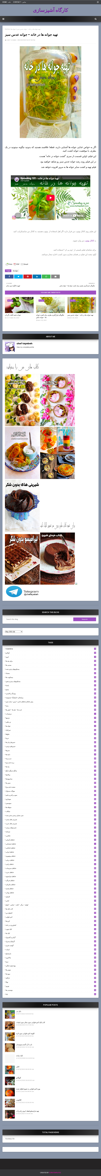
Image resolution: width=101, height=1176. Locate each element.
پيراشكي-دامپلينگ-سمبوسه (51, 698)
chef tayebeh (11, 40)
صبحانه (51, 832)
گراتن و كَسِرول (51, 937)
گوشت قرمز (51, 945)
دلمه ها (51, 754)
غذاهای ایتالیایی (51, 848)
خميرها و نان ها (51, 742)
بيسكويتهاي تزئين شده (51, 669)
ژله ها (51, 767)
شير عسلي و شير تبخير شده (51, 815)
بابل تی (18, 1011)
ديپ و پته (51, 758)
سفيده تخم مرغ (51, 787)
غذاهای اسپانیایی (50, 844)
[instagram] (97, 2)
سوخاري (51, 799)
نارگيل (51, 978)
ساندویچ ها (51, 779)
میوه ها (51, 974)
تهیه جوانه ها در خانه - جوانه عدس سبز (80, 315)
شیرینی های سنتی (51, 819)
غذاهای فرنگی (51, 880)
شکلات (51, 811)
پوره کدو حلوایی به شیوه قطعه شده (28, 1089)
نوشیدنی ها (51, 990)
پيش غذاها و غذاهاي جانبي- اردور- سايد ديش (51, 702)
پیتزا (51, 706)
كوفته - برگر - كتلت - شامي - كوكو (51, 905)
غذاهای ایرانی (51, 852)
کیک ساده (19, 1055)
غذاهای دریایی (51, 860)
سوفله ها (51, 807)
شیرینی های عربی (51, 823)
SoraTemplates (55, 1173)
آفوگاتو (18, 1078)
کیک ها (51, 933)
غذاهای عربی (51, 872)
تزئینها (51, 718)
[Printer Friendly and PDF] (17, 265)
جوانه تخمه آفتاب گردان (13, 315)
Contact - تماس (19, 2)
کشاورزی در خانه (51, 925)
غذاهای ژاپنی (51, 864)
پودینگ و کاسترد (51, 693)
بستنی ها (51, 665)
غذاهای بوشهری (51, 856)
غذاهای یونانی (51, 893)
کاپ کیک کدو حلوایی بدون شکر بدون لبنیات (30, 1022)
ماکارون (51, 958)
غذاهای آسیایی (51, 840)
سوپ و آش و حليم (51, 795)
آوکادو (51, 653)
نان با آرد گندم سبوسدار (24, 1044)
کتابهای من (51, 913)
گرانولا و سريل (51, 941)
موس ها (51, 970)
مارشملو (51, 954)
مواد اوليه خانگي (51, 966)
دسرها (51, 750)
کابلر (17, 1067)
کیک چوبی (51, 929)
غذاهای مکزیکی (51, 884)
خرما (51, 738)
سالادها (51, 775)
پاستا (51, 685)
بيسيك (51, 673)
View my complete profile (25, 347)
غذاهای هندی (51, 889)
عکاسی (51, 836)
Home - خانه (6, 2)
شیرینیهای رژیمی (51, 828)
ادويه (51, 657)
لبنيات (51, 949)
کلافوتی (18, 1100)
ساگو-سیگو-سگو (51, 771)
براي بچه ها (51, 661)
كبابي (51, 901)
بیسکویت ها (51, 677)
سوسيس (51, 803)
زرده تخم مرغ (51, 763)
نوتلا (51, 982)
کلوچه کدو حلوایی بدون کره (25, 1033)
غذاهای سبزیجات (51, 868)
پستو (51, 689)
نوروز (51, 986)
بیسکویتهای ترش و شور (51, 681)
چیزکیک (51, 730)
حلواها (51, 734)
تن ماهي (51, 722)
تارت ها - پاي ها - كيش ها (51, 710)
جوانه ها (13, 29)
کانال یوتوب (89, 241)
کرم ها (51, 921)
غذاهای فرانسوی (51, 876)
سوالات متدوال (51, 791)
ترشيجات (50, 714)
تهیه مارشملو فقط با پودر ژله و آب (27, 1111)
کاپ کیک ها (51, 909)
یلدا (51, 994)
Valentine (51, 649)
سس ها (51, 783)
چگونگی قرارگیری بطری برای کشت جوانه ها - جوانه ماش (50, 316)
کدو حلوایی (51, 917)
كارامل (51, 897)
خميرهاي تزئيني (51, 746)
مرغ (51, 962)
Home (7, 29)
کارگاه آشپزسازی (50, 10)
